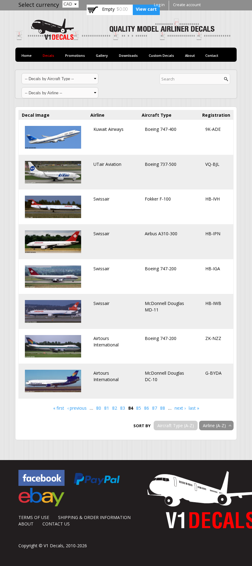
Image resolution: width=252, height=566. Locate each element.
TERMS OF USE (33, 517)
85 (138, 408)
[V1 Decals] (122, 37)
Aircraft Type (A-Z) (175, 425)
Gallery (102, 55)
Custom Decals (161, 55)
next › (180, 408)
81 (106, 408)
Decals (48, 55)
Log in (159, 4)
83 (122, 408)
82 (114, 408)
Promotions (75, 55)
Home (27, 55)
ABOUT (25, 524)
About (190, 55)
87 (154, 408)
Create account (187, 4)
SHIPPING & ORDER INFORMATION (94, 517)
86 (146, 408)
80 (98, 408)
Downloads (128, 55)
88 (162, 408)
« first (58, 408)
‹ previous (77, 408)
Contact (211, 55)
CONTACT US (56, 524)
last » (194, 408)
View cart (146, 9)
